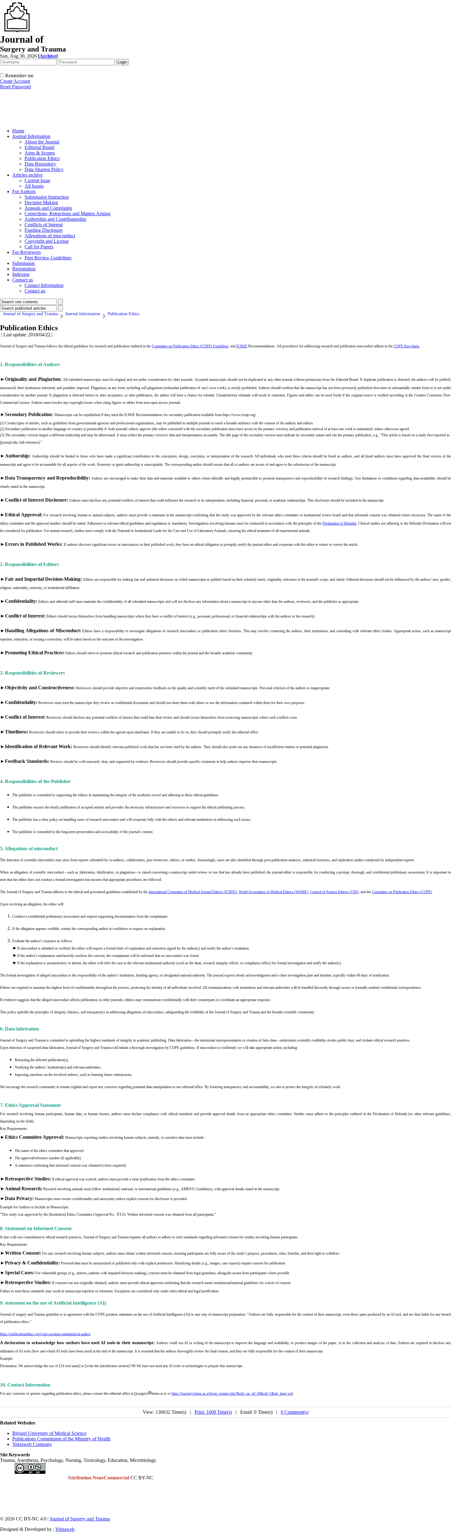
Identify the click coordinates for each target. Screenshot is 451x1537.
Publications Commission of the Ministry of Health (61, 1438)
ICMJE (242, 346)
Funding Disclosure (44, 230)
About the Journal (42, 141)
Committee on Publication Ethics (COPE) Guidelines (190, 346)
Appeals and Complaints (48, 208)
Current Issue (37, 180)
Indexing (20, 274)
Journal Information (31, 136)
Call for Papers (39, 246)
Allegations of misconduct (50, 235)
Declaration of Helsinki (339, 523)
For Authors (24, 191)
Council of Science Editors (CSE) (334, 892)
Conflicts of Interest (44, 224)
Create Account (15, 81)
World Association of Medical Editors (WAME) (273, 892)
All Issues (34, 186)
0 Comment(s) (294, 1412)
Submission (23, 263)
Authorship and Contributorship (55, 219)
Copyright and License (47, 241)
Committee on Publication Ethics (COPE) (402, 892)
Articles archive (27, 175)
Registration (24, 268)
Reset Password (15, 86)
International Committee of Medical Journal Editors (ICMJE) (192, 892)
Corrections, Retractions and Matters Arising (67, 213)
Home (18, 130)
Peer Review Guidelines (48, 257)
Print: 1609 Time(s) (213, 1412)
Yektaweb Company (32, 1444)
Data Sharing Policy (44, 169)
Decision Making (41, 202)
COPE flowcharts (406, 346)
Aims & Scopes (40, 152)
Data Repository (40, 163)
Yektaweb (65, 1529)
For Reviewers (26, 252)
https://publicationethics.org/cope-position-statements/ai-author (45, 1334)
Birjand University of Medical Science (49, 1433)
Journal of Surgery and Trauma (80, 1518)
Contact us (22, 279)
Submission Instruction (47, 197)
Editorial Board (39, 147)
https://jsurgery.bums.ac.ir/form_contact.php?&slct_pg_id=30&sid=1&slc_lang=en (232, 1393)
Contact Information (44, 285)
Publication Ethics (42, 158)
